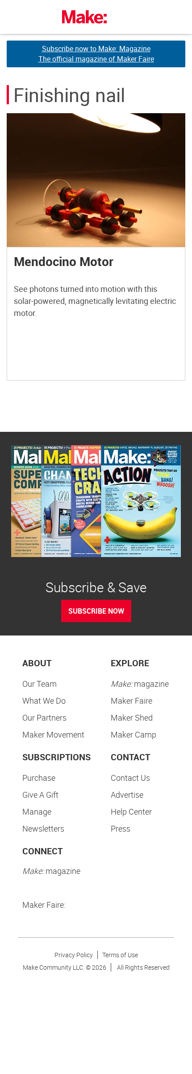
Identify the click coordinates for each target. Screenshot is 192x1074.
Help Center (131, 811)
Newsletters (43, 828)
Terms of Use (120, 955)
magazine (140, 683)
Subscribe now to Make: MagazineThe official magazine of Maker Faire (96, 54)
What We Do (44, 700)
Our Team (39, 683)
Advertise (127, 794)
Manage (36, 811)
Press (120, 828)
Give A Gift (40, 794)
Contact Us (130, 777)
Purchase (38, 777)
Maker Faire (131, 700)
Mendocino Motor (63, 261)
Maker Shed (132, 717)
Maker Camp (133, 734)
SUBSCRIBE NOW (96, 611)
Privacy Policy (73, 955)
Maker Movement (53, 734)
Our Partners (44, 717)
